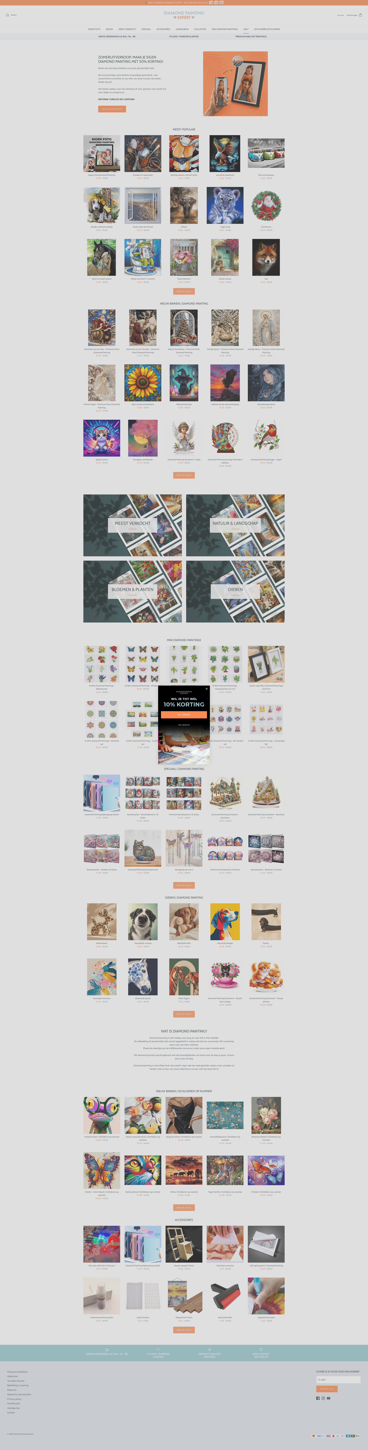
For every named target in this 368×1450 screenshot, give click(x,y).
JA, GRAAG (184, 714)
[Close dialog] (206, 689)
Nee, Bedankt (184, 725)
